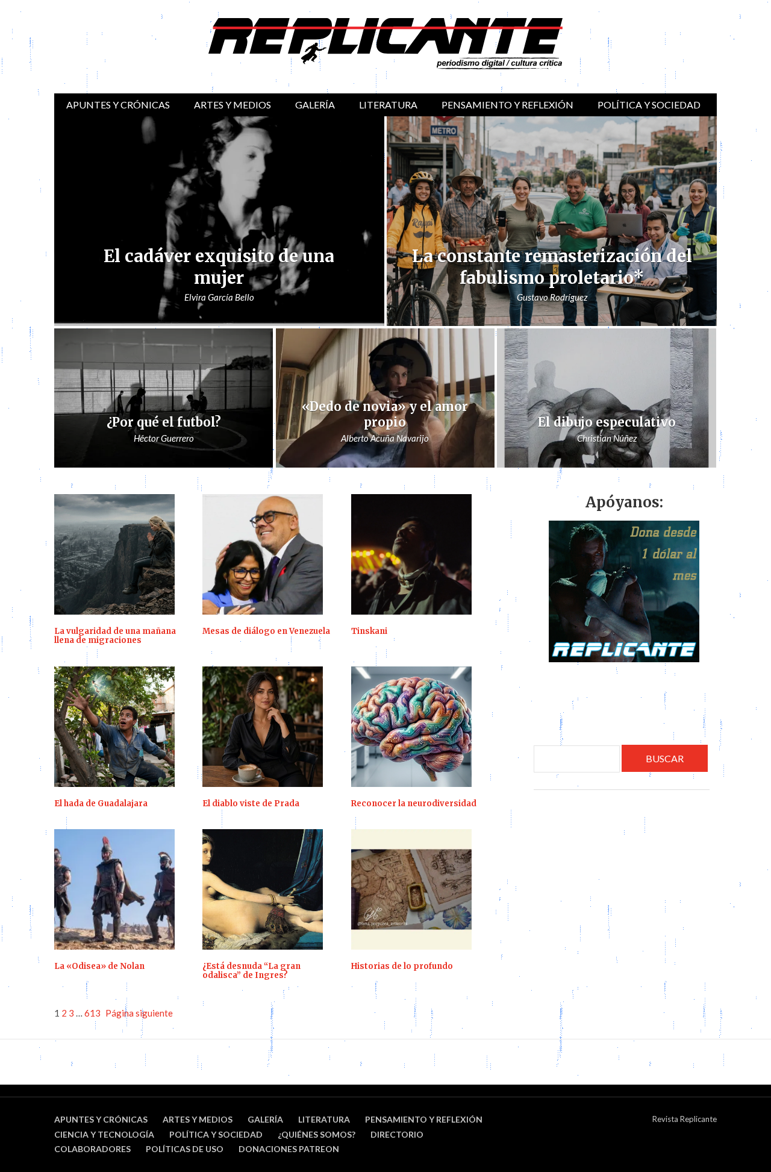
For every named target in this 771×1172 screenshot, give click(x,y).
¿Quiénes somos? (316, 1134)
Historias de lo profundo (402, 966)
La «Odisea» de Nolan (99, 966)
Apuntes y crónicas (118, 104)
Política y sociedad (649, 104)
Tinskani (369, 631)
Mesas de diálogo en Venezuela (266, 631)
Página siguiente (139, 1012)
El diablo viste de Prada (250, 804)
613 (92, 1012)
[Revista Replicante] (385, 43)
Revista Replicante (684, 1119)
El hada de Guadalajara (101, 804)
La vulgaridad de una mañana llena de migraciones (115, 636)
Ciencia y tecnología (104, 1134)
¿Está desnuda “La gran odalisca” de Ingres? (251, 971)
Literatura (388, 104)
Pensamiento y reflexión (507, 104)
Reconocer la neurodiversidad (413, 804)
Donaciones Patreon (289, 1149)
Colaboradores (92, 1149)
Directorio (396, 1134)
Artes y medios (232, 104)
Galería (315, 104)
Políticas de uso (184, 1149)
